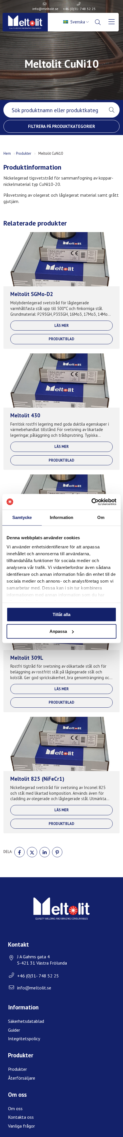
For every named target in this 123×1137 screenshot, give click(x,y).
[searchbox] (53, 110)
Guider (14, 1030)
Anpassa (58, 631)
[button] (112, 110)
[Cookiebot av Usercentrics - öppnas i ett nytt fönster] (91, 502)
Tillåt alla (61, 614)
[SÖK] (99, 22)
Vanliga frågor (21, 1126)
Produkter (23, 153)
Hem (7, 153)
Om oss (15, 1108)
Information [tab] (61, 517)
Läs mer (61, 325)
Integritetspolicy (24, 1038)
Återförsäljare (21, 1078)
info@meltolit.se (45, 9)
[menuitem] (77, 22)
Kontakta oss (21, 1117)
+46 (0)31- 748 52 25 (79, 9)
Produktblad (61, 339)
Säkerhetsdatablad (26, 1021)
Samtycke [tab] (22, 517)
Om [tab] (100, 517)
